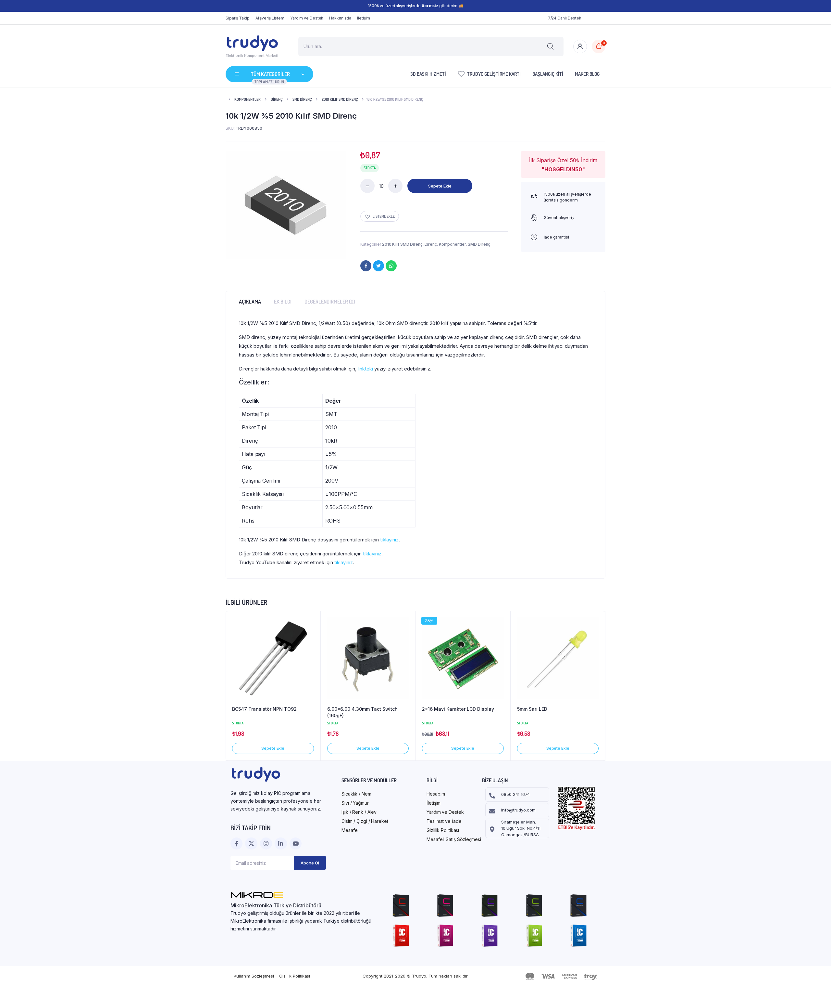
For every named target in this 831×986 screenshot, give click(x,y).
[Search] (550, 46)
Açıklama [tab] (250, 301)
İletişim (363, 18)
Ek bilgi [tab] (282, 301)
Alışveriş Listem (269, 18)
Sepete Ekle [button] (272, 748)
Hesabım (436, 794)
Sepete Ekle (440, 185)
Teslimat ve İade (444, 821)
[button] (379, 216)
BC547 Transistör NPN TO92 (264, 709)
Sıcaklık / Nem (356, 794)
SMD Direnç (302, 99)
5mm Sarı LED (532, 709)
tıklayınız (389, 540)
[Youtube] (296, 843)
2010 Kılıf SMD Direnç (340, 99)
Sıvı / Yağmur (355, 803)
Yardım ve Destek (306, 18)
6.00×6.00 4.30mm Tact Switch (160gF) (362, 712)
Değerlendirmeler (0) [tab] (329, 301)
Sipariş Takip (238, 18)
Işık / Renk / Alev (359, 812)
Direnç (276, 99)
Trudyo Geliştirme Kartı (494, 74)
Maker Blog (587, 74)
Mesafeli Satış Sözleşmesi (454, 839)
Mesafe (349, 830)
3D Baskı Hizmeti (428, 74)
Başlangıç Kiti (547, 74)
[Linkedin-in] (281, 843)
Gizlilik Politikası (443, 830)
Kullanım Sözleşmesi (254, 976)
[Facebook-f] (236, 843)
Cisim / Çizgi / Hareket (364, 821)
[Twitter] (378, 265)
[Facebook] (365, 265)
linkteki (365, 369)
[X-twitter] (251, 843)
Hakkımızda (340, 18)
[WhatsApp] (391, 265)
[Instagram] (266, 843)
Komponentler (247, 99)
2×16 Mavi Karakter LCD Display (458, 709)
